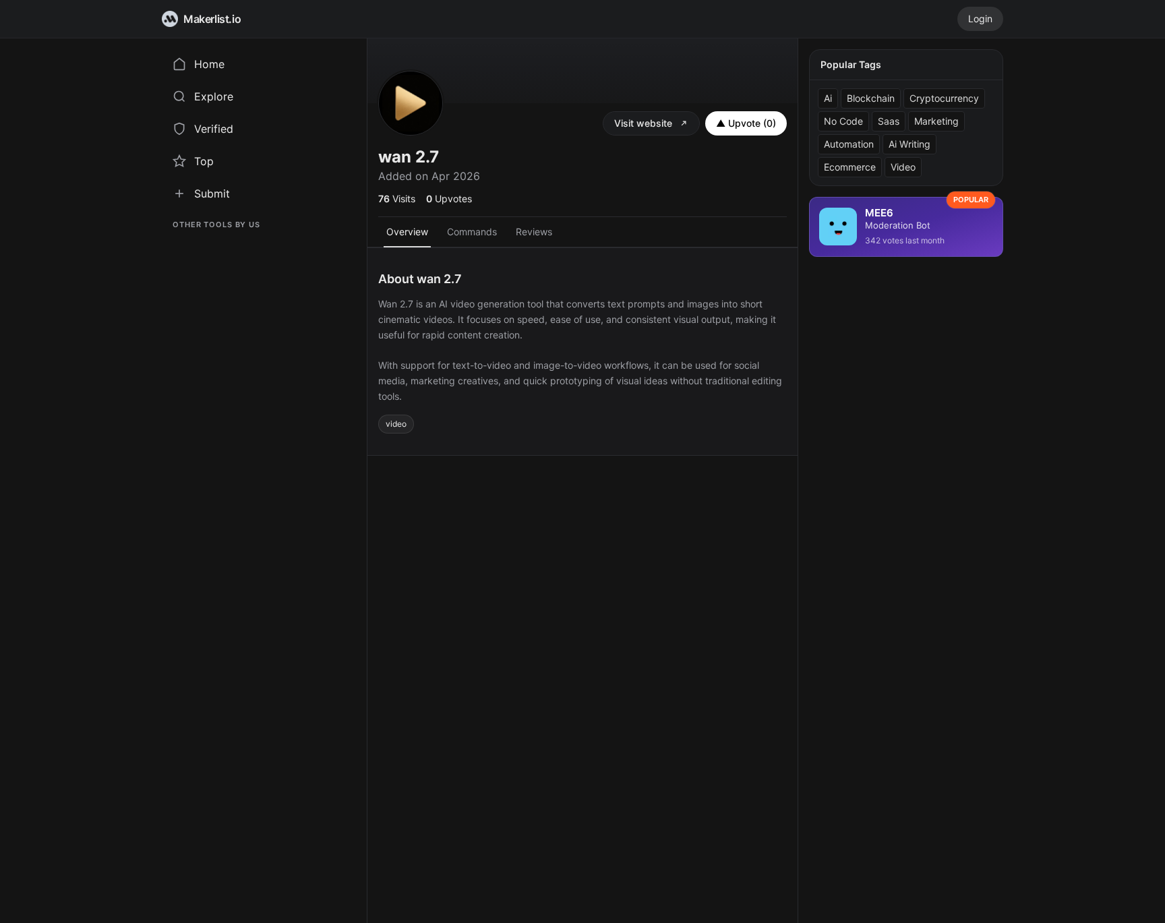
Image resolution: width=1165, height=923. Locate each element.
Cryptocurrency (944, 98)
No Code (843, 121)
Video (903, 167)
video (396, 424)
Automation (849, 144)
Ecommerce (850, 167)
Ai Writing (909, 144)
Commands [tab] (472, 231)
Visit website (643, 123)
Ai (828, 98)
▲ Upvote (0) (746, 123)
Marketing (936, 121)
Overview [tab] (407, 231)
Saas (888, 121)
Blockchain (871, 98)
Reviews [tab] (534, 231)
